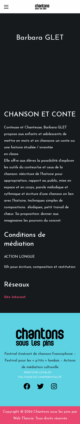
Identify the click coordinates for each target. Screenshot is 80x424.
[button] (26, 386)
